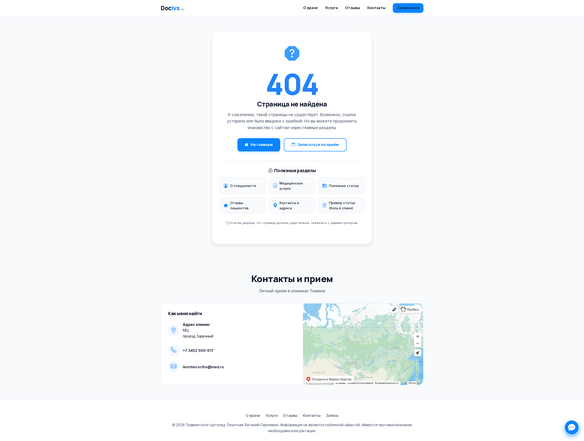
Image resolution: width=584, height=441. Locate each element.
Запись (332, 415)
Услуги (331, 7)
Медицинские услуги (291, 185)
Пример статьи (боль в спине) (342, 205)
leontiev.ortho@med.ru (203, 367)
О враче (310, 7)
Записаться (408, 7)
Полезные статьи (344, 186)
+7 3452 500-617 (198, 350)
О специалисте (243, 186)
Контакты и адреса (289, 205)
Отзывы (352, 7)
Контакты (376, 7)
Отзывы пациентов (239, 205)
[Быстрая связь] (572, 427)
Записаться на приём (318, 144)
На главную (262, 144)
